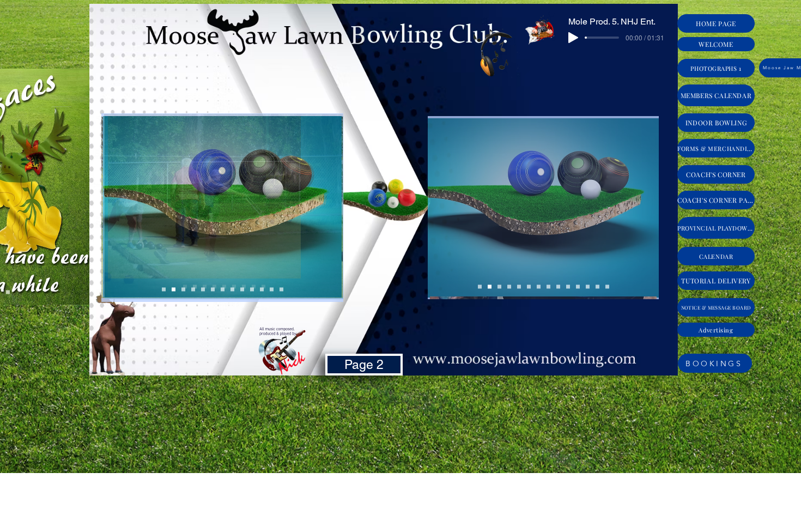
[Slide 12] (597, 287)
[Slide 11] (588, 287)
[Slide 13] (607, 287)
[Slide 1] (489, 287)
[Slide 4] (519, 287)
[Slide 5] (529, 287)
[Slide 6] (568, 287)
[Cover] (480, 287)
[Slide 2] (499, 287)
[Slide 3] (509, 287)
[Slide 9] (558, 287)
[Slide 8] (548, 287)
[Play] (573, 37)
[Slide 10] (578, 287)
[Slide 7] (539, 287)
